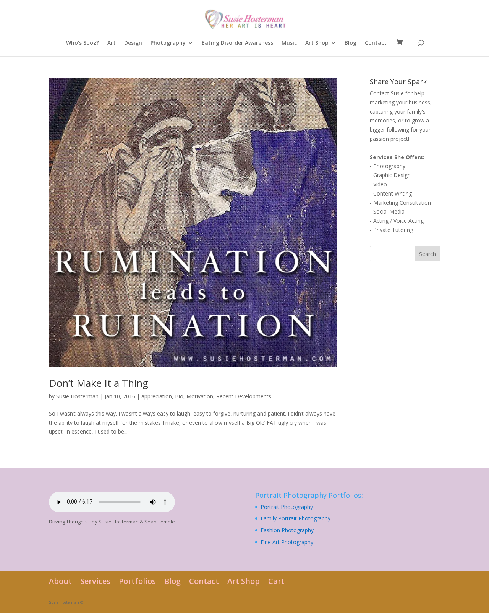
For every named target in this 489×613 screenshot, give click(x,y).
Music (289, 43)
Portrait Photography (287, 506)
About (60, 581)
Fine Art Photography (287, 542)
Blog (350, 43)
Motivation (199, 396)
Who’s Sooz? (82, 43)
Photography (168, 43)
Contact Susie (387, 93)
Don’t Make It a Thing (98, 383)
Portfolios (137, 581)
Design (133, 43)
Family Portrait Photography (295, 518)
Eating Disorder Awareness (237, 43)
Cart (276, 581)
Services (95, 581)
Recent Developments (243, 396)
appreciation (156, 396)
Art (111, 43)
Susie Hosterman (77, 396)
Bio (179, 396)
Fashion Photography (287, 530)
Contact (376, 43)
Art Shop (317, 43)
